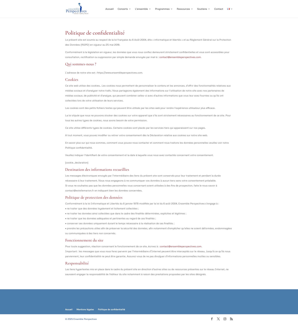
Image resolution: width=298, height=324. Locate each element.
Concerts (123, 9)
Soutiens (202, 9)
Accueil (109, 9)
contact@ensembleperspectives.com (180, 57)
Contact (218, 9)
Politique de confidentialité (111, 309)
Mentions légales (85, 309)
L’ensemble (141, 9)
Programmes (162, 9)
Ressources (183, 9)
